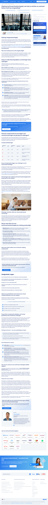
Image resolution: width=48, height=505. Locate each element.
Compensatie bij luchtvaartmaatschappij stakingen (23, 10)
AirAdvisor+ (23, 1)
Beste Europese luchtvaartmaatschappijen (19, 483)
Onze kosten (34, 486)
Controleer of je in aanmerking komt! (39, 30)
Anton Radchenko (23, 33)
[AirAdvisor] (4, 1)
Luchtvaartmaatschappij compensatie (10, 10)
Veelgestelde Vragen (35, 492)
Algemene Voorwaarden (43, 483)
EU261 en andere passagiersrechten (17, 345)
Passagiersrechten (13, 1)
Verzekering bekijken (5, 466)
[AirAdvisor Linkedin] (46, 499)
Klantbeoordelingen (35, 489)
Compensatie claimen (7, 408)
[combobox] (39, 27)
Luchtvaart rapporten (17, 489)
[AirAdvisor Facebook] (43, 499)
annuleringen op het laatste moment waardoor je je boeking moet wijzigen (13, 46)
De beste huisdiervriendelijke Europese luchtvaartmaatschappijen (22, 486)
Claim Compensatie (13, 466)
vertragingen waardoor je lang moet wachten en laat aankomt (20, 45)
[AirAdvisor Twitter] (44, 499)
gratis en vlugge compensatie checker (7, 173)
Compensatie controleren (41, 1)
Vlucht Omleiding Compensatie (5, 490)
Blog (33, 490)
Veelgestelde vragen (36, 20)
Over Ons (33, 483)
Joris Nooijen (10, 32)
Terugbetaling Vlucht (4, 486)
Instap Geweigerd (3, 489)
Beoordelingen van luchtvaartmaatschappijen (37, 10)
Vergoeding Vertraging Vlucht (5, 483)
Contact (33, 496)
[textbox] (39, 26)
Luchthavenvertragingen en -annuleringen (7, 492)
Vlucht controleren (6, 129)
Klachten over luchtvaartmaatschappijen (24, 12)
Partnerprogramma (34, 493)
